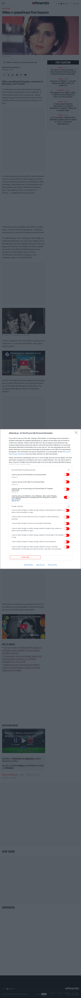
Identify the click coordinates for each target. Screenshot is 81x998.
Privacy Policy (52, 565)
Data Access (40, 565)
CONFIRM (25, 557)
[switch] (66, 474)
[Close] (77, 433)
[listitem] (40, 470)
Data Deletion (28, 565)
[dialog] (40, 499)
